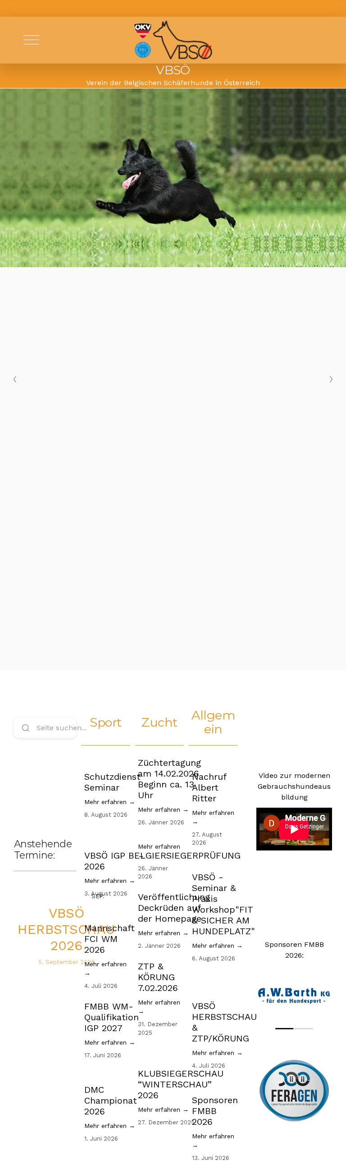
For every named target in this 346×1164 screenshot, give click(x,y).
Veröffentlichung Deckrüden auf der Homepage (174, 907)
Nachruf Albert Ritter (209, 787)
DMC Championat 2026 (110, 1100)
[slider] (294, 1028)
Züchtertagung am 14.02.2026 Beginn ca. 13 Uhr (169, 778)
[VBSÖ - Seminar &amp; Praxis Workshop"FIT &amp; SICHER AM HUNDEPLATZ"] (223, 861)
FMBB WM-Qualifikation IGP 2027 (111, 1017)
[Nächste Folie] (331, 379)
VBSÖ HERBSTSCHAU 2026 (66, 929)
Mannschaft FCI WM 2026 (109, 939)
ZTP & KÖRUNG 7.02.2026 (158, 977)
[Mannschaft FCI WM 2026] (109, 912)
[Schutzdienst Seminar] (112, 760)
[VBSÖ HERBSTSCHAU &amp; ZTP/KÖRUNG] (224, 983)
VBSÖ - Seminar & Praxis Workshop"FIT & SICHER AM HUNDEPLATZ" (223, 904)
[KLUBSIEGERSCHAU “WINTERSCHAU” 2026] (180, 1054)
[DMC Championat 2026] (110, 1074)
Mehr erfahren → (109, 801)
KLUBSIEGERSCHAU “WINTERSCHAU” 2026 (180, 1084)
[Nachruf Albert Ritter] (213, 760)
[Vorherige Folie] (15, 379)
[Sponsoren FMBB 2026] (215, 1084)
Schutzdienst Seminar (112, 782)
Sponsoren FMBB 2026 (215, 1111)
